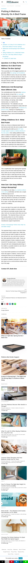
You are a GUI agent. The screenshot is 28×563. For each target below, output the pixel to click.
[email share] (5, 304)
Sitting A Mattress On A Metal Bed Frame (13, 52)
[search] (23, 2)
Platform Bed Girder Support (10, 357)
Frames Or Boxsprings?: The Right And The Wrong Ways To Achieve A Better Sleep (13, 378)
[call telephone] (26, 2)
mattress (23, 92)
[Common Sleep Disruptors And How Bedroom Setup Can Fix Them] (14, 446)
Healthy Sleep (4, 534)
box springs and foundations (17, 73)
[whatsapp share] (12, 304)
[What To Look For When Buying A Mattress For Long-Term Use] (14, 420)
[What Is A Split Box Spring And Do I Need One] (14, 326)
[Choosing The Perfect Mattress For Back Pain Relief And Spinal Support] (14, 526)
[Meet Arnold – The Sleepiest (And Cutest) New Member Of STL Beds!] (14, 499)
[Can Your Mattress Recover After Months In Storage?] (14, 393)
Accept (20, 558)
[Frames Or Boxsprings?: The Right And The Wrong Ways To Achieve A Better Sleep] (14, 367)
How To (3, 428)
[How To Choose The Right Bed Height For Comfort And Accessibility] (14, 473)
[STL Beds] (13, 2)
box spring (19, 94)
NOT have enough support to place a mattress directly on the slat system (13, 130)
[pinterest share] (7, 304)
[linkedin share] (10, 304)
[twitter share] (2, 304)
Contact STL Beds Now (10, 58)
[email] (7, 561)
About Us (3, 507)
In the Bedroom (4, 401)
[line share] (15, 304)
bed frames (3, 8)
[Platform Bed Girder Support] (14, 347)
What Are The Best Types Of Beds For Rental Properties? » (16, 291)
